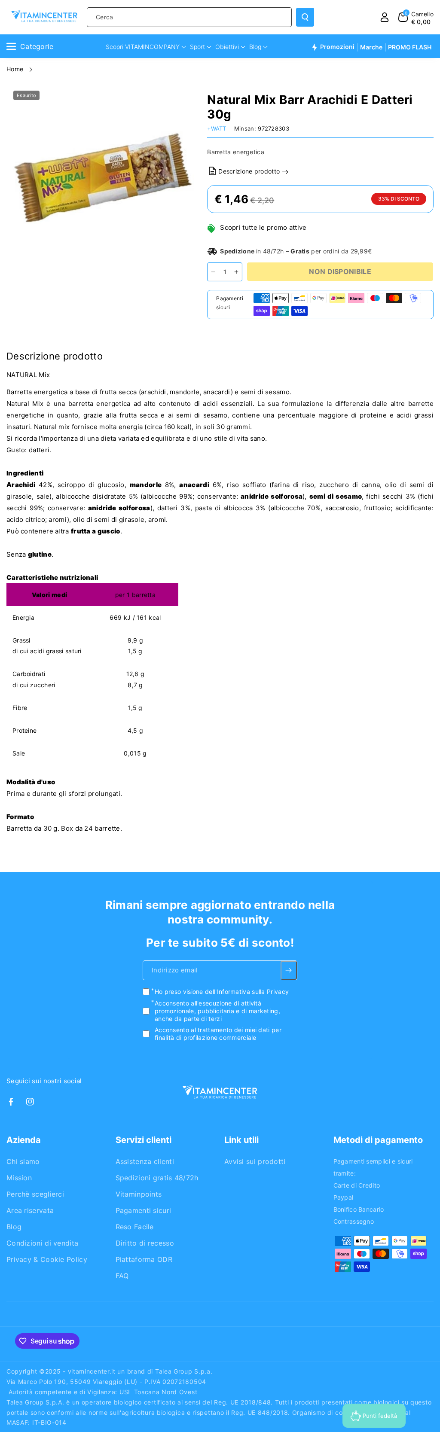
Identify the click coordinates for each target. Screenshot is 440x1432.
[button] (416, 17)
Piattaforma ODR (144, 1259)
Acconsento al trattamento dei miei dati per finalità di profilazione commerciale (218, 1034)
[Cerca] (305, 17)
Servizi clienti (143, 1140)
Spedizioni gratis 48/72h (157, 1177)
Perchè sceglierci (35, 1194)
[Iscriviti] (289, 970)
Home (15, 69)
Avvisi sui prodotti (255, 1161)
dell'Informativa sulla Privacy (247, 992)
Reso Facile (135, 1226)
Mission (19, 1177)
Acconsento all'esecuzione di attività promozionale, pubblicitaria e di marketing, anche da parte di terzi (217, 1010)
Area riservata (30, 1210)
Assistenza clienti (145, 1161)
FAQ (122, 1275)
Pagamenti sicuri (143, 1210)
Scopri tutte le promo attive (263, 227)
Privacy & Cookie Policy (46, 1259)
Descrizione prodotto (249, 171)
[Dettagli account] (384, 17)
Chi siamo (23, 1161)
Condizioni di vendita (42, 1243)
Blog (13, 1226)
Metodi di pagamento (378, 1140)
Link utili (241, 1140)
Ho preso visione (222, 992)
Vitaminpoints (139, 1194)
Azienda (23, 1140)
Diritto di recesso (145, 1243)
